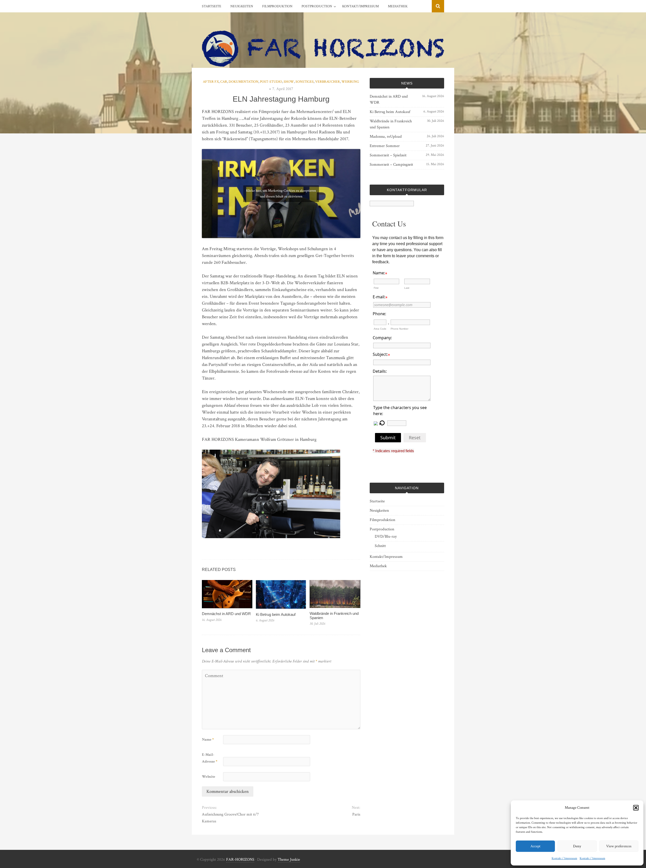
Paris (356, 814)
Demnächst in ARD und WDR (226, 614)
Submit (388, 438)
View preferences (618, 846)
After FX (211, 81)
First (376, 287)
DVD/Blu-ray (386, 536)
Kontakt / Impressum (564, 858)
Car (223, 81)
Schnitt (380, 545)
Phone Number (399, 328)
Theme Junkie (289, 859)
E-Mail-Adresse (209, 758)
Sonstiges (304, 81)
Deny (577, 846)
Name (208, 739)
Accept (535, 846)
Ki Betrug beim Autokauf (275, 614)
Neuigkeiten (241, 6)
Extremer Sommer (385, 146)
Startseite (211, 6)
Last (406, 287)
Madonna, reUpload (386, 136)
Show (289, 81)
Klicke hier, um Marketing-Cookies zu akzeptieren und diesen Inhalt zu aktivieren (281, 193)
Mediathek (398, 6)
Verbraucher (327, 81)
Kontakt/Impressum (360, 6)
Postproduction (317, 6)
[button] (635, 807)
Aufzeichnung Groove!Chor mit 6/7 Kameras (230, 818)
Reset (415, 438)
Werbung (350, 81)
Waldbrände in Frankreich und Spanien (334, 615)
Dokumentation (243, 81)
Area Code (380, 328)
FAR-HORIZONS (240, 859)
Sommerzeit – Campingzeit (391, 164)
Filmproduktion (277, 6)
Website (208, 776)
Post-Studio (271, 81)
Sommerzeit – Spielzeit (388, 155)
